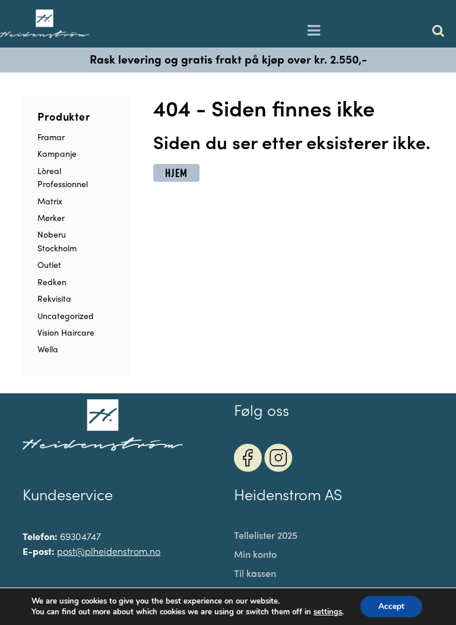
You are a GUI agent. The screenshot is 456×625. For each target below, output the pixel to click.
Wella (47, 349)
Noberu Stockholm (57, 240)
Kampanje (57, 153)
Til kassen (255, 573)
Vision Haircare (65, 332)
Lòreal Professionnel (62, 177)
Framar (51, 137)
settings (328, 612)
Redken (51, 282)
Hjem (176, 173)
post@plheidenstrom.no (108, 551)
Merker (51, 217)
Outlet (49, 264)
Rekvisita (54, 298)
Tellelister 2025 (265, 535)
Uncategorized (65, 315)
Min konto (255, 554)
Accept (391, 606)
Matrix (49, 201)
